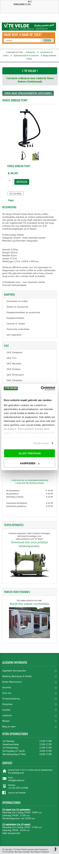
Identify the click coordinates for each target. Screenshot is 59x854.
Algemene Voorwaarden (14, 670)
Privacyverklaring (11, 698)
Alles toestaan (30, 453)
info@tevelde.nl (16, 780)
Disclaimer (7, 704)
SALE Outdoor (14, 369)
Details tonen (41, 443)
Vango (11, 200)
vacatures (7, 715)
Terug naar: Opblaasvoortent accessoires (28, 93)
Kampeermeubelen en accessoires (23, 312)
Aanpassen (27, 463)
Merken (6, 720)
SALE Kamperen (14, 352)
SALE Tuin (12, 357)
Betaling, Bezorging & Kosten (17, 676)
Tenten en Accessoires (17, 306)
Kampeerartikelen (15, 317)
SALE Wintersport (15, 374)
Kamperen (30, 52)
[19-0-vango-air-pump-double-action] (23, 160)
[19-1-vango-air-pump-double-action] (36, 160)
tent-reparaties (14, 334)
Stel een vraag (15, 193)
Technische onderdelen (18, 329)
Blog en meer (9, 726)
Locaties (6, 709)
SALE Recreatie (14, 363)
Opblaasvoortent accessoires (26, 55)
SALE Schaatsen (14, 380)
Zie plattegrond (16, 772)
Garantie (6, 687)
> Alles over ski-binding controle (29, 483)
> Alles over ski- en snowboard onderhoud (29, 480)
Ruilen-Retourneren (12, 681)
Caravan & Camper (16, 323)
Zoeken (47, 40)
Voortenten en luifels (17, 301)
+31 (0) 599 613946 (18, 787)
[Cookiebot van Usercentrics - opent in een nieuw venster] (41, 388)
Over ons (6, 692)
